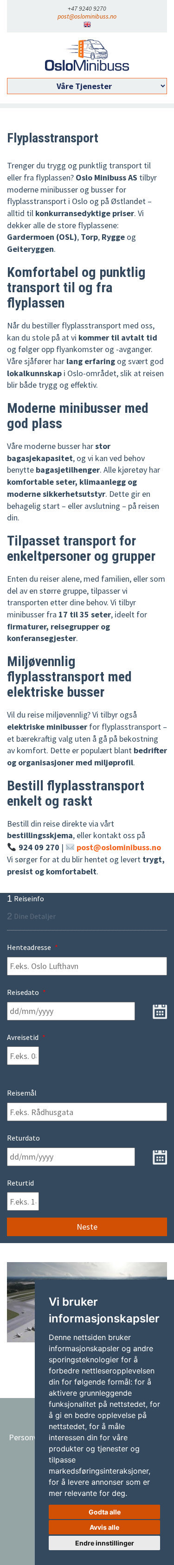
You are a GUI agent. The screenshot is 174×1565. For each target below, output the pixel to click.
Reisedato (26, 992)
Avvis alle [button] (104, 1527)
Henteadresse (32, 947)
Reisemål (22, 1092)
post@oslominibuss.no (87, 16)
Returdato (23, 1137)
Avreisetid (26, 1037)
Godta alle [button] (105, 1512)
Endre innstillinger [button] (104, 1543)
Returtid (20, 1182)
